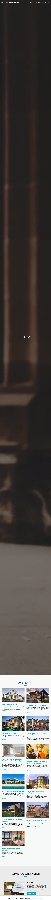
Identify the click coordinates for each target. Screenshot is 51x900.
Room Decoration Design (9, 704)
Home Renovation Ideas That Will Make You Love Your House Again (12, 760)
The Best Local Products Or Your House (36, 821)
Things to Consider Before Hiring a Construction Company (37, 762)
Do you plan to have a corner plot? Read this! (12, 820)
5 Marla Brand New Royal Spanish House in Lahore (36, 734)
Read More (4, 710)
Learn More (31, 893)
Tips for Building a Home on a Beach (13, 791)
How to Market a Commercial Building (35, 792)
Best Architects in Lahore (10, 733)
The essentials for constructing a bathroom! (12, 849)
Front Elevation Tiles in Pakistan (36, 705)
